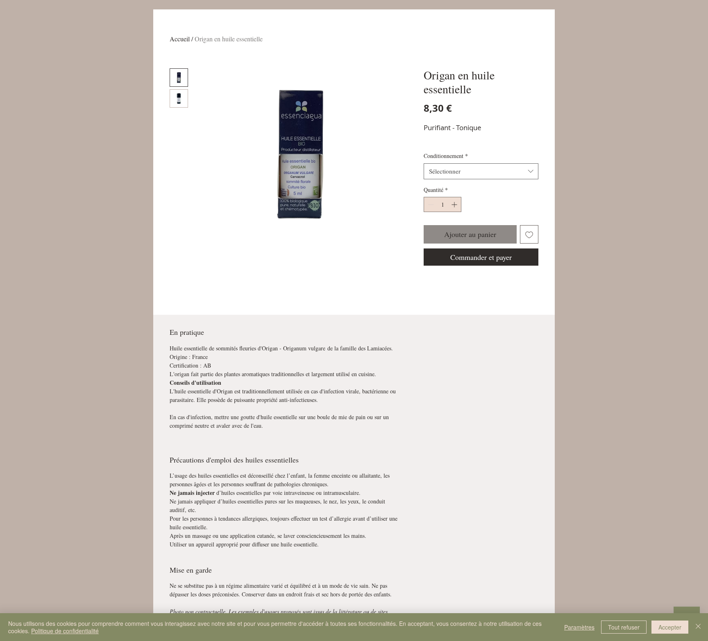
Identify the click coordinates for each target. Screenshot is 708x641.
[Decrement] (430, 204)
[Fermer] (698, 627)
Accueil (180, 38)
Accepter (669, 627)
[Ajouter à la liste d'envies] (529, 234)
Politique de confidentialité (65, 631)
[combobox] (481, 171)
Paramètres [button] (579, 627)
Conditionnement (446, 156)
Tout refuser (624, 627)
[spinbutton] (442, 204)
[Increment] (455, 204)
